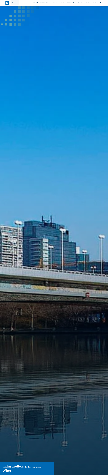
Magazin (87, 2)
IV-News (80, 2)
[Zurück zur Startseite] (7, 3)
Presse (94, 2)
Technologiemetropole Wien (68, 2)
